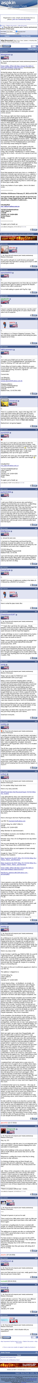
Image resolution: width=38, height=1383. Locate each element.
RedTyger (23, 1382)
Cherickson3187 (8, 614)
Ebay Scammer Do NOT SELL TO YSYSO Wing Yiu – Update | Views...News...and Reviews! (19, 863)
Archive (32, 1373)
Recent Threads (26, 36)
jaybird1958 (6, 492)
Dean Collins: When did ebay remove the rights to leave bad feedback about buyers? (17, 66)
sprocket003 (6, 273)
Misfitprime (5, 531)
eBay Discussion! (22, 25)
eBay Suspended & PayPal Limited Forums (11, 1341)
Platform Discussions (11, 25)
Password (3, 33)
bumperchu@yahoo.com (17, 821)
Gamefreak (6, 570)
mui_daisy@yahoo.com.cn (10, 206)
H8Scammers (7, 350)
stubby (4, 724)
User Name (3, 31)
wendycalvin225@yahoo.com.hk (11, 381)
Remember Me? (21, 31)
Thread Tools (32, 49)
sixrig (3, 664)
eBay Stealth (33, 1378)
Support (18, 1373)
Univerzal (13, 401)
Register (7, 36)
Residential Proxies (31, 1380)
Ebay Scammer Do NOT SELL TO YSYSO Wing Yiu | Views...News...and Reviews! (18, 859)
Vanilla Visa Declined (30, 1347)
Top (36, 1373)
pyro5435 (5, 433)
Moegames (6, 54)
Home (3, 25)
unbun (3, 774)
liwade (3, 1287)
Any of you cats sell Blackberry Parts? (10, 1360)
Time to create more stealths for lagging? (14, 1347)
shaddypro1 (6, 1261)
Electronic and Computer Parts (8, 1357)
